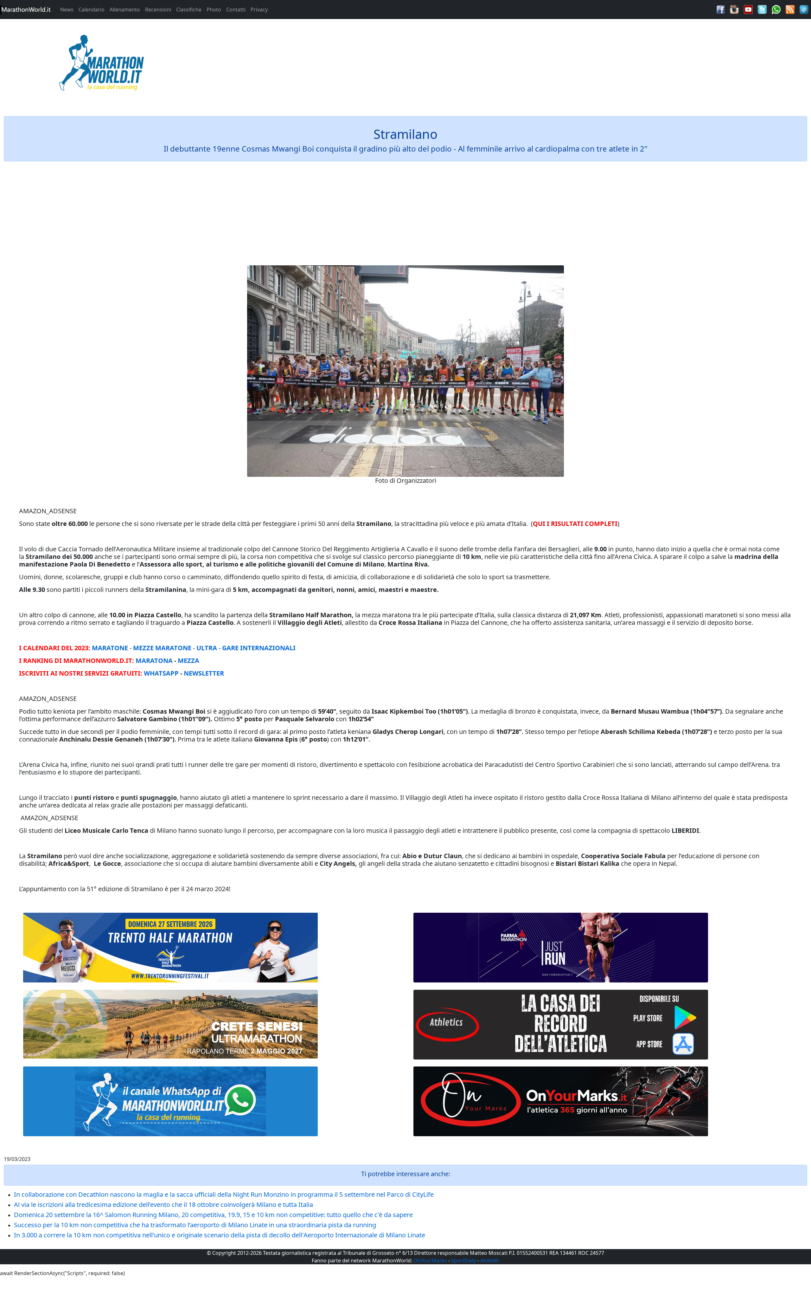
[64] (560, 1025)
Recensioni (158, 9)
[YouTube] (748, 8)
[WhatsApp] (776, 8)
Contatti (236, 9)
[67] (170, 1024)
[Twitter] (762, 8)
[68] (560, 1101)
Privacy (259, 9)
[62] (560, 947)
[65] (170, 1101)
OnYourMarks (430, 1260)
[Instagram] (734, 8)
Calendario (92, 9)
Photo (214, 9)
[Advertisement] (507, 64)
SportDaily (463, 1260)
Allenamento (125, 9)
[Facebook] (721, 8)
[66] (170, 947)
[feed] (790, 8)
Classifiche (188, 9)
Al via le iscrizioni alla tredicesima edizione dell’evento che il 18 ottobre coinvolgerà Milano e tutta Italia (163, 1204)
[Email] (804, 8)
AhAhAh (489, 1260)
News (66, 9)
